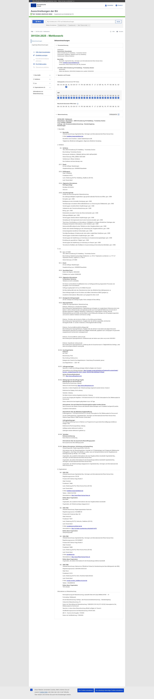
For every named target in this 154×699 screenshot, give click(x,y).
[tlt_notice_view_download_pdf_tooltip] (58, 98)
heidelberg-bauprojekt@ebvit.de (71, 62)
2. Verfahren (36, 79)
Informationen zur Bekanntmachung (38, 92)
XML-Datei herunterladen (43, 52)
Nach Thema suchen (83, 25)
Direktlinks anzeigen (41, 55)
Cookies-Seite (43, 692)
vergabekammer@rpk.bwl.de (74, 526)
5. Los (35, 83)
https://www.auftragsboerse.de (74, 376)
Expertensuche (71, 25)
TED (32, 31)
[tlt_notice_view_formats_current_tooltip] (118, 114)
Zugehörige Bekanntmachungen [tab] (40, 45)
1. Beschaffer (37, 75)
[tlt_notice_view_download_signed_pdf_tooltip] (66, 87)
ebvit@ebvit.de (70, 554)
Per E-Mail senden (41, 64)
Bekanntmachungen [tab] (37, 41)
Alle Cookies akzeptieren (86, 690)
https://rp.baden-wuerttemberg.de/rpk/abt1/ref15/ (84, 528)
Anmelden (110, 5)
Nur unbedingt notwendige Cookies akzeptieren (109, 690)
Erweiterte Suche (62, 25)
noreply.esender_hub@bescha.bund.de (77, 580)
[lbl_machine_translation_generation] (77, 103)
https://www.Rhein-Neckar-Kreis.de (80, 495)
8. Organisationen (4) (39, 87)
